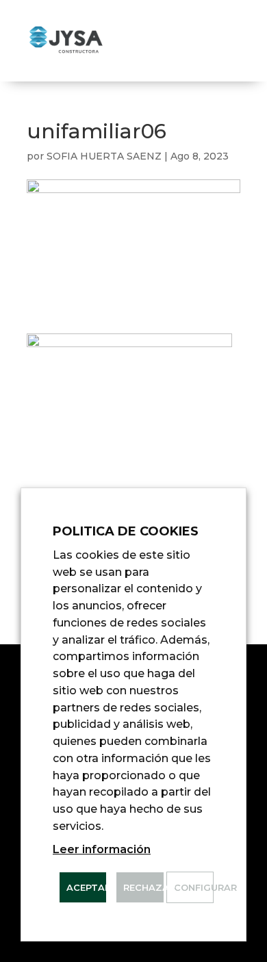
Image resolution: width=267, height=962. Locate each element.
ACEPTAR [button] (86, 887)
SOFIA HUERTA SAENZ (104, 156)
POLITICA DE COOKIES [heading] (126, 531)
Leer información (102, 849)
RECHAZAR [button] (143, 887)
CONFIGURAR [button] (193, 887)
